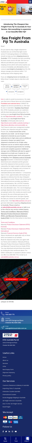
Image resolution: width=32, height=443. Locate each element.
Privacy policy (7, 375)
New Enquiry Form (8, 369)
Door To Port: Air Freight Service (12, 403)
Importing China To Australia (11, 388)
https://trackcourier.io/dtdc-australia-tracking (14, 123)
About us (5, 360)
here (2, 99)
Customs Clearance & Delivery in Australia (16, 385)
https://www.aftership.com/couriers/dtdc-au (14, 125)
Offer (4, 366)
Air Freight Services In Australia (12, 400)
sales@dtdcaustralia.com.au (10, 257)
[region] (16, 9)
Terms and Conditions (8, 222)
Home (4, 357)
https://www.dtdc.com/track (14, 116)
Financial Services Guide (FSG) (16, 233)
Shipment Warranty (9, 372)
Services (5, 363)
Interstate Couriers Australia (11, 391)
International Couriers (9, 394)
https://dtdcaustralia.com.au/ (21, 201)
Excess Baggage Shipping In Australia (14, 397)
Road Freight (6, 406)
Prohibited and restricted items (10, 103)
